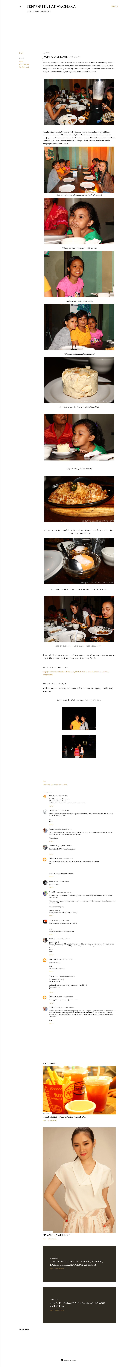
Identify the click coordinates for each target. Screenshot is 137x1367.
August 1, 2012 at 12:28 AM (64, 846)
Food (21, 62)
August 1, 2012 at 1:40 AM (65, 858)
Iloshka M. (53, 829)
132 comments (59, 1268)
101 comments (52, 1239)
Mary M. (52, 892)
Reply (51, 806)
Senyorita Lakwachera (51, 6)
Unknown (52, 859)
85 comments (52, 1120)
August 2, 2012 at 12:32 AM (65, 1007)
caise (51, 881)
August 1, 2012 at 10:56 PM (65, 996)
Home (29, 12)
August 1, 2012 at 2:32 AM (61, 881)
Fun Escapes (24, 64)
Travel (36, 12)
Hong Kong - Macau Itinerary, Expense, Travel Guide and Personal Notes (76, 1263)
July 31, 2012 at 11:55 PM (61, 810)
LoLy (51, 920)
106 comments (59, 1310)
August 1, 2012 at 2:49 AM (64, 892)
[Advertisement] (68, 32)
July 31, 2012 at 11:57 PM (64, 829)
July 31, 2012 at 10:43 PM (60, 796)
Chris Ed (52, 846)
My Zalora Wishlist (56, 1235)
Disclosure (45, 12)
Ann (50, 796)
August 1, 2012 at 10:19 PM (67, 976)
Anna (51, 939)
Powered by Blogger (70, 1360)
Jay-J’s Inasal (24, 67)
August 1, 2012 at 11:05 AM (62, 939)
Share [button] (21, 53)
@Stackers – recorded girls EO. (64, 1116)
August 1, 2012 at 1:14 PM (64, 959)
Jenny (51, 810)
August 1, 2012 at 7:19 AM (61, 920)
